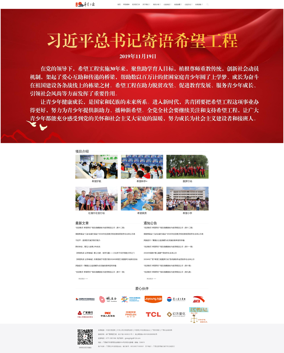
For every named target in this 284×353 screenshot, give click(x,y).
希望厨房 (142, 213)
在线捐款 (198, 4)
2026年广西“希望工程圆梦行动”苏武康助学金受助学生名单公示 (169, 259)
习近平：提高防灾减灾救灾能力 (87, 240)
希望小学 (187, 213)
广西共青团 (155, 330)
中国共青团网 (110, 330)
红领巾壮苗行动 (96, 213)
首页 (119, 4)
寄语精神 (126, 4)
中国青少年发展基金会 (142, 330)
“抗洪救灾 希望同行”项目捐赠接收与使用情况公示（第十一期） (100, 272)
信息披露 (177, 4)
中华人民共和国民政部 (125, 330)
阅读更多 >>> (83, 279)
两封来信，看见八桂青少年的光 (87, 247)
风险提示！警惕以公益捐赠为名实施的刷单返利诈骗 (95, 266)
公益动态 (167, 4)
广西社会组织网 (166, 330)
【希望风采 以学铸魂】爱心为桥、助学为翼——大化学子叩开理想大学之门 (105, 253)
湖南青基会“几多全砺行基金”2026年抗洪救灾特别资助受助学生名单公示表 (105, 234)
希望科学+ (142, 181)
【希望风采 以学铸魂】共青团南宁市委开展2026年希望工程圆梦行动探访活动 (106, 259)
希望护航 (96, 181)
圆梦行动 (187, 181)
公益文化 (188, 4)
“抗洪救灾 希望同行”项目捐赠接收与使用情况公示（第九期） (168, 272)
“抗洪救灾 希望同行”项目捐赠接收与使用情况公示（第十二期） (100, 228)
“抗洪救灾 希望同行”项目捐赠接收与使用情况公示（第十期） (168, 266)
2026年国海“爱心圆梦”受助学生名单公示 (160, 253)
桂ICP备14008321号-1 (126, 334)
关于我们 (146, 4)
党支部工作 (136, 4)
